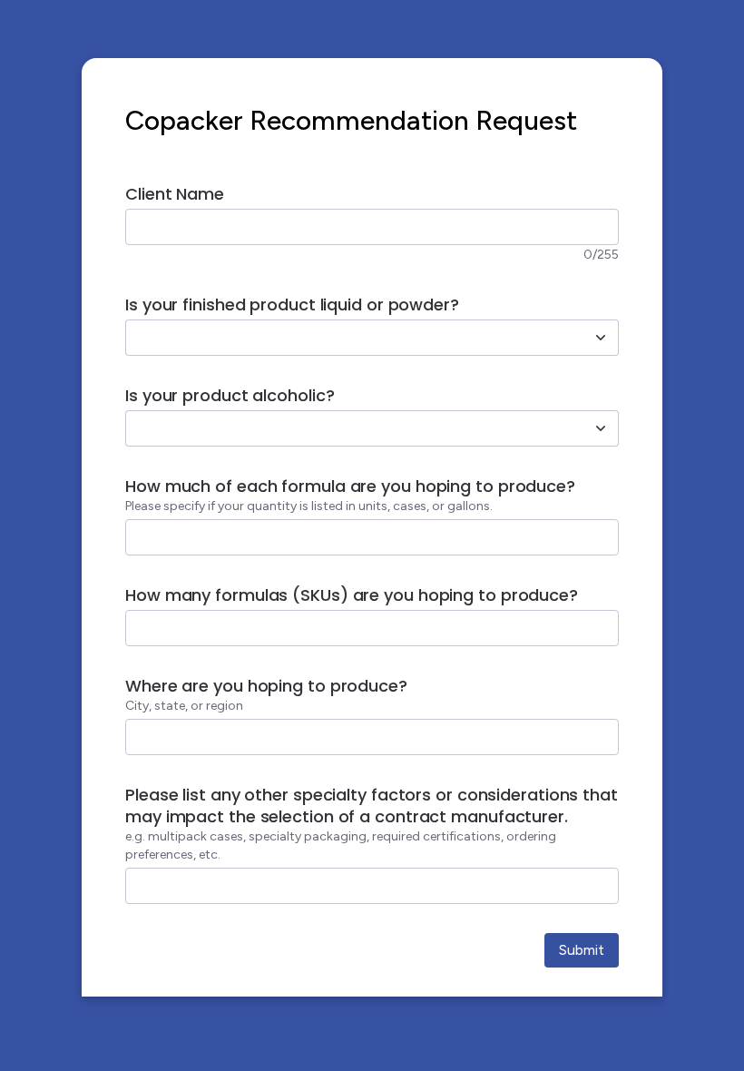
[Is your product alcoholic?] (600, 428)
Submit (581, 949)
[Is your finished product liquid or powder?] (600, 337)
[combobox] (352, 337)
